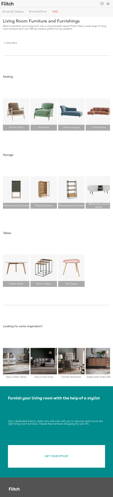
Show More (11, 43)
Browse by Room (38, 12)
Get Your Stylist (56, 456)
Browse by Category (13, 12)
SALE (55, 12)
